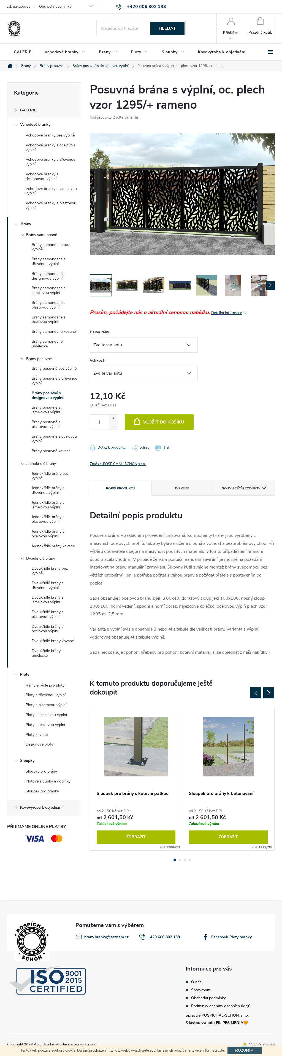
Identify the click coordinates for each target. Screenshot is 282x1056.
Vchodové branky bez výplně (50, 135)
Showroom (200, 990)
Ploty (24, 674)
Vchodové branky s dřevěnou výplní (50, 162)
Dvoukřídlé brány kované (53, 641)
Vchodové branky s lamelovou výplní (51, 191)
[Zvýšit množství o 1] (113, 418)
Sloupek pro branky (42, 791)
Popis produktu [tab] (120, 488)
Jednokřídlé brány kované (53, 546)
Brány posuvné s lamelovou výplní (46, 410)
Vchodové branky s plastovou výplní (51, 205)
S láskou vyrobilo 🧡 (217, 1022)
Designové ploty (39, 744)
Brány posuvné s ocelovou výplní (54, 439)
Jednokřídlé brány (41, 463)
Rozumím (244, 1050)
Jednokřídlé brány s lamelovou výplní (48, 505)
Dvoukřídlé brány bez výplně (50, 571)
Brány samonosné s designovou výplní (49, 276)
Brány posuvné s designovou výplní (47, 395)
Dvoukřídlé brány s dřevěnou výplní (48, 585)
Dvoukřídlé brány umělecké (46, 653)
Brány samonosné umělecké (47, 344)
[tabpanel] (136, 779)
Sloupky (27, 760)
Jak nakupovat (18, 6)
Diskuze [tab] (182, 488)
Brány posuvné (39, 358)
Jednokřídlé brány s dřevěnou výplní (48, 490)
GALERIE (28, 110)
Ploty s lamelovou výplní (46, 714)
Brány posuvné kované (51, 451)
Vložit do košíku (163, 422)
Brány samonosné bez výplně (51, 247)
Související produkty (241, 488)
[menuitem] (22, 52)
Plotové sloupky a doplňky (48, 781)
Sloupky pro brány (41, 771)
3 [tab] (184, 860)
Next (268, 692)
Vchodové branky (35, 124)
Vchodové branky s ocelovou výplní (50, 147)
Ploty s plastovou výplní (46, 704)
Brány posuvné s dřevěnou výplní (54, 381)
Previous (255, 692)
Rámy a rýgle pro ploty (45, 685)
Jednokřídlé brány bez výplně (50, 476)
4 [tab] (189, 860)
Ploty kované (37, 734)
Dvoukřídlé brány (40, 558)
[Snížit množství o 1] (113, 426)
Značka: (118, 464)
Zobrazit (136, 837)
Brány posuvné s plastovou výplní (46, 424)
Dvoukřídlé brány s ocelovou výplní (48, 629)
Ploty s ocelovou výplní (45, 724)
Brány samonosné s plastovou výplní (49, 305)
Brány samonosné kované (54, 331)
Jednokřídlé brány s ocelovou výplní (48, 534)
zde (221, 1050)
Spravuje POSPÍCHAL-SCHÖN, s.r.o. (217, 1015)
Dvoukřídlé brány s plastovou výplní (48, 614)
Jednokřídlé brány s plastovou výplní (48, 519)
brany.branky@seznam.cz (106, 937)
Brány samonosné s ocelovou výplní (49, 320)
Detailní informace (226, 312)
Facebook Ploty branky (231, 937)
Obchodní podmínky (55, 6)
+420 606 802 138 (164, 937)
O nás (196, 982)
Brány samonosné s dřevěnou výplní (49, 261)
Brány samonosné (41, 234)
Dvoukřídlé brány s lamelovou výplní (48, 600)
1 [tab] (174, 860)
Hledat (167, 28)
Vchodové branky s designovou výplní (42, 176)
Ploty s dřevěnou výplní (46, 695)
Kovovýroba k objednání (41, 807)
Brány (26, 224)
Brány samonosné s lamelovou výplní (49, 290)
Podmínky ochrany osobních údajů (220, 1006)
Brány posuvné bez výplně (54, 368)
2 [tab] (179, 860)
